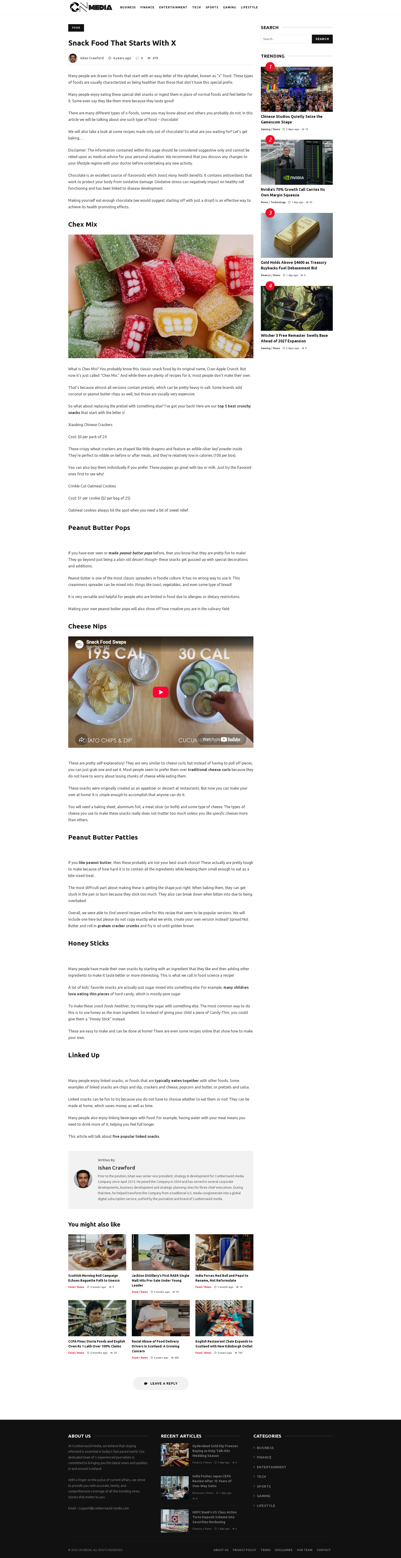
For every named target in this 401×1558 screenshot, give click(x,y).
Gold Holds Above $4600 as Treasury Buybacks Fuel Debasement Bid (297, 235)
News (80, 1287)
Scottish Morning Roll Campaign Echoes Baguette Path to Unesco (97, 1252)
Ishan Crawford (92, 58)
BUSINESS (128, 7)
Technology (278, 202)
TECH (196, 7)
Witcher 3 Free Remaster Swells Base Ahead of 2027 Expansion (297, 308)
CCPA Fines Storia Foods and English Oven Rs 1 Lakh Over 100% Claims (97, 1318)
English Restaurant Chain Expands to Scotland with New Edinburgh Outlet (224, 1318)
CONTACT (324, 1549)
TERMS (266, 1549)
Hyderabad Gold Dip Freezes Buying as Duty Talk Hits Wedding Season (175, 1454)
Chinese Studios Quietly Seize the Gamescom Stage (297, 89)
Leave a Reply (163, 1383)
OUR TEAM (304, 1549)
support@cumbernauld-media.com (104, 1508)
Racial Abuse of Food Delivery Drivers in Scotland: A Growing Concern (161, 1318)
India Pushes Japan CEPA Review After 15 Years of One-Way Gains (175, 1487)
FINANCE (147, 7)
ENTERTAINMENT (173, 7)
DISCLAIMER (283, 1549)
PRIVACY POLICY (244, 1549)
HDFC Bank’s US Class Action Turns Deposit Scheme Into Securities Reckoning (175, 1520)
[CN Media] (91, 8)
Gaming (265, 129)
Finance (266, 275)
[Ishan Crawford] (83, 1187)
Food (76, 27)
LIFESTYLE (249, 7)
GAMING (229, 7)
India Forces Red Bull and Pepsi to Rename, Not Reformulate (224, 1252)
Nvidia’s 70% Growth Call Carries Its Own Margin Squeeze (297, 162)
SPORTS (212, 7)
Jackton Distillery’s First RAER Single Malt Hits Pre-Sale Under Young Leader (161, 1252)
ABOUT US (220, 1549)
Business (198, 1493)
